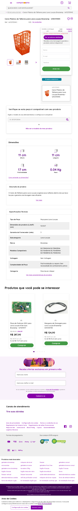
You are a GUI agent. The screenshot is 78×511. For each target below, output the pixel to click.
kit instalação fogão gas (29, 480)
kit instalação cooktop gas (48, 480)
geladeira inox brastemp (10, 468)
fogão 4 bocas (44, 468)
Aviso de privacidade (13, 423)
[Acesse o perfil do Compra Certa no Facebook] (65, 427)
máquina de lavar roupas (48, 477)
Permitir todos (36, 507)
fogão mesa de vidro (27, 471)
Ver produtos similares (53, 37)
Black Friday (31, 427)
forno (60, 471)
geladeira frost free (46, 465)
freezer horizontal (26, 474)
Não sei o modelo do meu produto (39, 128)
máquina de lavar (26, 462)
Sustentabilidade (49, 427)
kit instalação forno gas (66, 480)
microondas (5, 465)
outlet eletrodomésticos (47, 474)
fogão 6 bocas (6, 471)
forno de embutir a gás (9, 480)
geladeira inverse (26, 465)
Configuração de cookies (20, 507)
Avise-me (56, 69)
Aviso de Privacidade (52, 389)
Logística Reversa (12, 430)
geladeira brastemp (8, 462)
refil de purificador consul (29, 477)
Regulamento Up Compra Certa (16, 425)
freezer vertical (6, 474)
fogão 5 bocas (63, 468)
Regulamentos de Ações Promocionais (41, 425)
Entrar (62, 3)
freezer (42, 462)
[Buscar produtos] (69, 7)
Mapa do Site (10, 427)
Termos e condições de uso (49, 423)
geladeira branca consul (67, 465)
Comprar (22, 345)
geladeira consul (64, 462)
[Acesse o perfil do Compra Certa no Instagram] (70, 427)
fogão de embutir (45, 471)
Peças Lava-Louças (14, 12)
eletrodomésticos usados (67, 474)
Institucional (21, 427)
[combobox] (39, 8)
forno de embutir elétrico (67, 477)
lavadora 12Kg (25, 468)
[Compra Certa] (37, 3)
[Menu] (11, 3)
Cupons (39, 427)
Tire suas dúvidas (15, 411)
